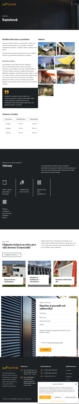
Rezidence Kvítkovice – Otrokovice (35, 279)
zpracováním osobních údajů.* (55, 342)
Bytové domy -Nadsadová (10, 281)
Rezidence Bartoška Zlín (63, 281)
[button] (76, 384)
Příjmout (45, 397)
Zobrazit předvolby (70, 397)
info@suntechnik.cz (50, 376)
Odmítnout (58, 397)
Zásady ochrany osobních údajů (58, 401)
